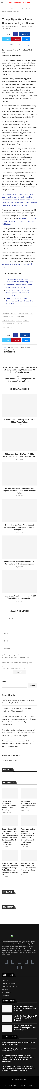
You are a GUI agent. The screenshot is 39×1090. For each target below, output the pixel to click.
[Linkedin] (26, 961)
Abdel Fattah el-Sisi (9, 313)
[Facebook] (6, 961)
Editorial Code (6, 992)
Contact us (5, 995)
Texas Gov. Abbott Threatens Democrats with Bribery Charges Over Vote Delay (20, 300)
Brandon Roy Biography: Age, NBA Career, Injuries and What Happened (28, 804)
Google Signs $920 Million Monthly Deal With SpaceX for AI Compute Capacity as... (25, 1028)
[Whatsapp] (16, 967)
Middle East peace (8, 324)
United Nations (8, 327)
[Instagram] (32, 961)
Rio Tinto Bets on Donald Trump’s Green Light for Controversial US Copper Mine (18, 292)
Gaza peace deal (8, 320)
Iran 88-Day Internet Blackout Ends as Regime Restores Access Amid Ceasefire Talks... (19, 490)
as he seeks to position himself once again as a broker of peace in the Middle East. (19, 221)
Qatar (20, 324)
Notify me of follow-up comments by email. (17, 663)
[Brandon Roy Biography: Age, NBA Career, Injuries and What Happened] (29, 793)
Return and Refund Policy (10, 986)
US (12, 9)
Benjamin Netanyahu (25, 313)
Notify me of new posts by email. (14, 668)
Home (4, 9)
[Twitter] (12, 961)
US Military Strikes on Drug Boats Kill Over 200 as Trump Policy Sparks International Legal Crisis (28, 868)
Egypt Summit (20, 316)
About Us (5, 980)
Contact (23, 1085)
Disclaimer (5, 989)
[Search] (37, 3)
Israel (26, 320)
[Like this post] (16, 34)
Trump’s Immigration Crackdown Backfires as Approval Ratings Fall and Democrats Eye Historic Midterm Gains (18, 743)
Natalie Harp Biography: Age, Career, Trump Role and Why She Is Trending (9, 805)
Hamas (19, 320)
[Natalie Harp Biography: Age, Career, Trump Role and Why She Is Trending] (10, 793)
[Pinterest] (22, 967)
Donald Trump (8, 316)
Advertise (32, 1085)
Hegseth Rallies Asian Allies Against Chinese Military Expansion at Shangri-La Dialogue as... (19, 527)
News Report (13, 27)
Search (4, 682)
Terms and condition (8, 983)
